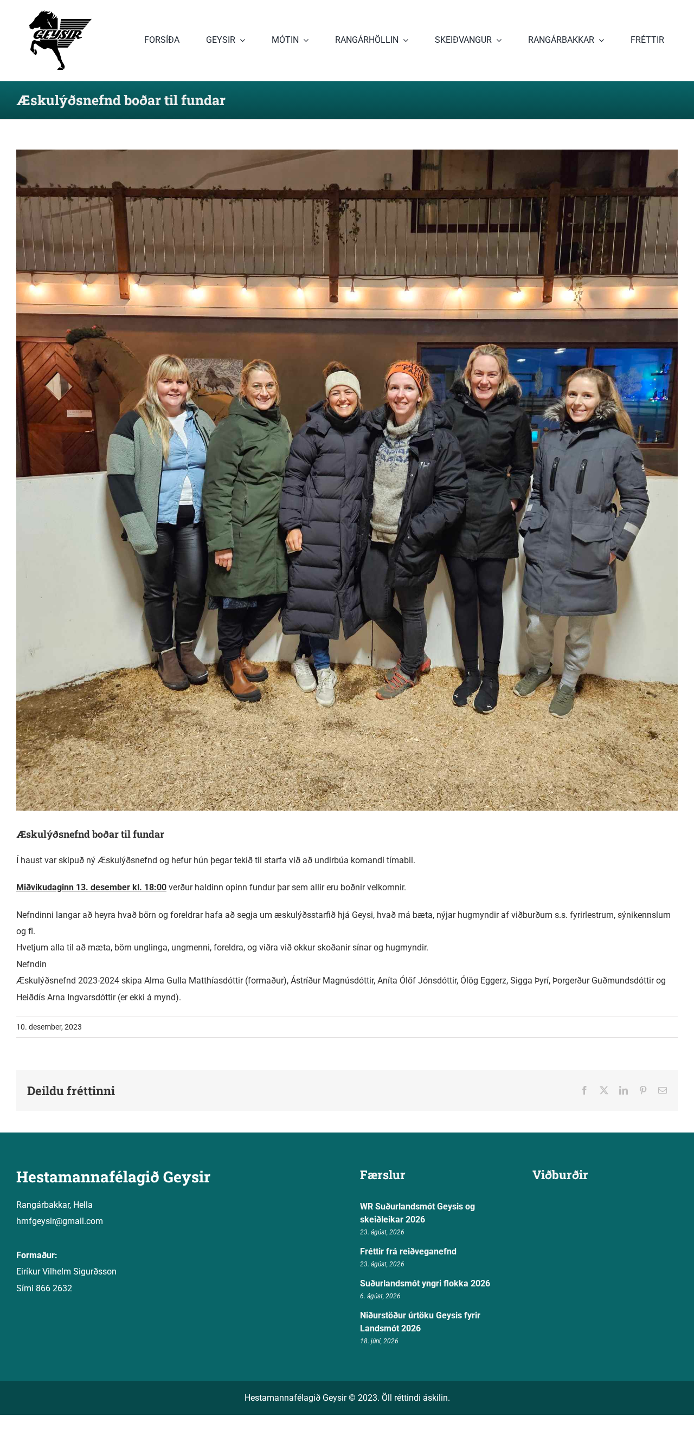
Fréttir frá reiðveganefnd (408, 1251)
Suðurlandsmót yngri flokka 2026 (425, 1283)
